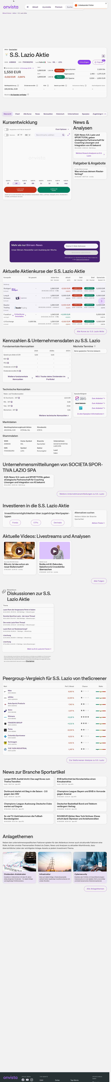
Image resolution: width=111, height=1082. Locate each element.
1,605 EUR (89, 321)
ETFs (36, 522)
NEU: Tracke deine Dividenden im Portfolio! (50, 377)
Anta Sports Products (16, 703)
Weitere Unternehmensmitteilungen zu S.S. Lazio (82, 494)
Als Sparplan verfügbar (18, 95)
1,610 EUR (89, 295)
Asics (10, 710)
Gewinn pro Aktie (59, 85)
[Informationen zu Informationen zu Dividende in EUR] (17, 367)
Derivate (58, 522)
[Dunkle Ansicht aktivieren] (14, 1)
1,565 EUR (77, 305)
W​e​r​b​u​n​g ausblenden (73, 29)
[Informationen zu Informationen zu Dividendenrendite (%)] (20, 371)
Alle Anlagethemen (95, 888)
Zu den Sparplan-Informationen (90, 414)
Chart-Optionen (61, 129)
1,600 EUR (89, 305)
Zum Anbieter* (98, 398)
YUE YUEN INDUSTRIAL (17, 748)
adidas (10, 697)
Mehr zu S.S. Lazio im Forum (38, 649)
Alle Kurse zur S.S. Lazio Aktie (90, 331)
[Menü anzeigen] (27, 7)
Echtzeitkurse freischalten (19, 315)
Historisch (60, 114)
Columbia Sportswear (16, 735)
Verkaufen (59, 70)
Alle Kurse (27, 114)
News (37, 114)
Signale (100, 62)
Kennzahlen (48, 114)
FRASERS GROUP (15, 723)
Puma (10, 729)
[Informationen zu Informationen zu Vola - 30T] (12, 406)
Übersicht (7, 114)
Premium (58, 7)
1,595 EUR (89, 288)
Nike (10, 690)
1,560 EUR (77, 288)
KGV (44, 85)
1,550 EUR (77, 295)
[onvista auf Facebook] (23, 1080)
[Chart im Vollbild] (68, 134)
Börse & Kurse (7, 13)
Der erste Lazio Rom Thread (14, 622)
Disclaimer (30, 661)
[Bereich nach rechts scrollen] (105, 114)
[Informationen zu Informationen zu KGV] (8, 359)
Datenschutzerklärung (82, 259)
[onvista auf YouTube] (27, 1080)
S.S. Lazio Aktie (22, 13)
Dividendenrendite (29, 85)
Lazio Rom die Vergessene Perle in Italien (19, 610)
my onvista (46, 7)
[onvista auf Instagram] (31, 1080)
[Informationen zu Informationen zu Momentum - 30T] (17, 410)
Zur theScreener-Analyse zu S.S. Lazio (86, 760)
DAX (41, 1080)
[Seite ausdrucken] (103, 56)
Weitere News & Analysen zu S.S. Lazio (89, 154)
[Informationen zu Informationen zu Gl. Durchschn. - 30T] (19, 398)
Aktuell (35, 7)
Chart (17, 114)
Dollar (57, 1080)
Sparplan (85, 114)
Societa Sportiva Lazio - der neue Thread (19, 616)
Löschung (7, 635)
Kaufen (59, 77)
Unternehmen (73, 114)
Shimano (11, 716)
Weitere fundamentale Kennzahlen (18, 377)
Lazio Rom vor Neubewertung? (15, 629)
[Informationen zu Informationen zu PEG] (8, 363)
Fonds (15, 522)
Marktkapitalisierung (10, 85)
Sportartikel (13, 49)
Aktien (14, 13)
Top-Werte (74, 1080)
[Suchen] (82, 7)
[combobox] (50, 135)
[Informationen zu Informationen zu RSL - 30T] (11, 402)
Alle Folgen (99, 581)
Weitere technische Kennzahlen (53, 415)
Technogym (12, 742)
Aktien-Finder (97, 523)
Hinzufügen (84, 62)
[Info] (18, 85)
